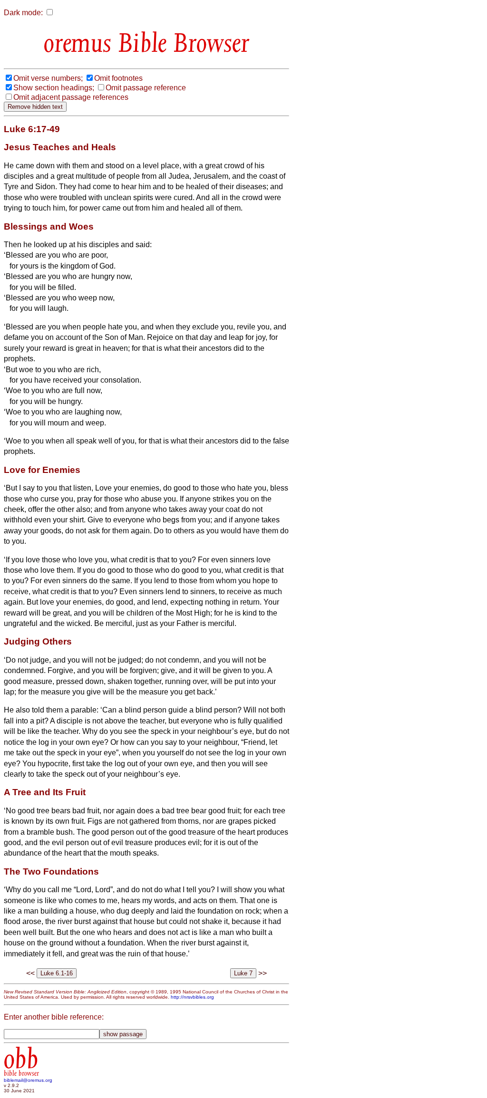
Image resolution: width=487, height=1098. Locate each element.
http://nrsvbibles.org (192, 997)
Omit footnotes (118, 78)
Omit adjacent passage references (70, 97)
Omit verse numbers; (48, 78)
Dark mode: (23, 13)
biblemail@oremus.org (28, 1080)
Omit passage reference (146, 88)
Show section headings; (53, 88)
